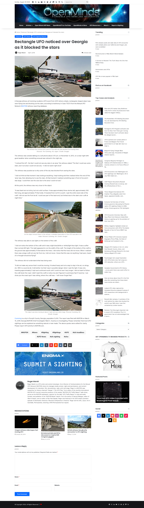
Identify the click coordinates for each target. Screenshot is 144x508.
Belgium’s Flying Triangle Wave (113, 150)
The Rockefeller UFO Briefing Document (116, 118)
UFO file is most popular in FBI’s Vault (107, 76)
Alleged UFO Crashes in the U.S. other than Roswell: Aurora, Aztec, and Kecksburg (116, 249)
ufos (66, 337)
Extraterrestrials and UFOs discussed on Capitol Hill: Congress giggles (50, 435)
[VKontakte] (60, 345)
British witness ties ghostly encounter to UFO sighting (77, 431)
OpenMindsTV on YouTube (62, 25)
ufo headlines (79, 332)
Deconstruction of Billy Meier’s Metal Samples (109, 54)
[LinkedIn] (42, 345)
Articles (28, 25)
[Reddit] (56, 345)
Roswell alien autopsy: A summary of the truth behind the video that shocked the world (116, 301)
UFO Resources (95, 25)
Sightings (57, 332)
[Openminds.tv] (72, 13)
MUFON (24, 106)
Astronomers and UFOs (103, 69)
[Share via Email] (65, 345)
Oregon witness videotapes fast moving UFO (26, 431)
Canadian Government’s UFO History (115, 268)
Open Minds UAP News (42, 25)
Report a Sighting (117, 25)
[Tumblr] (46, 345)
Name (17, 477)
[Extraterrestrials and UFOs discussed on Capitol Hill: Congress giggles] (53, 423)
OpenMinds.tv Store (80, 25)
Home (21, 25)
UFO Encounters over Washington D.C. (116, 171)
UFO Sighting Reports (39, 36)
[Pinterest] (51, 345)
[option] (112, 392)
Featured (23, 32)
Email (17, 485)
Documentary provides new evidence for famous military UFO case (111, 398)
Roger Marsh (22, 52)
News (35, 332)
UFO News (27, 36)
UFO (67, 332)
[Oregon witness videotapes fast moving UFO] (26, 422)
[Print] (70, 345)
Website (57, 485)
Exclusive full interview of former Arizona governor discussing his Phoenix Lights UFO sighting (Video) (116, 204)
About (106, 25)
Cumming (18, 318)
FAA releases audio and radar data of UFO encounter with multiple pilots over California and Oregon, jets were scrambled (112, 45)
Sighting (45, 332)
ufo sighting (55, 337)
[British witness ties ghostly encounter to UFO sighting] (79, 422)
